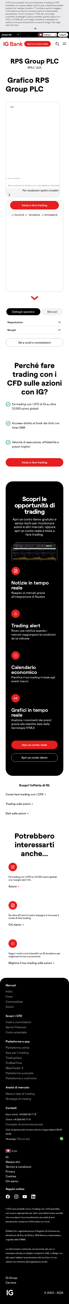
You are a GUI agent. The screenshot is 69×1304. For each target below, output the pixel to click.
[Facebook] (8, 1197)
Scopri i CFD (14, 1015)
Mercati (52, 311)
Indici (9, 991)
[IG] (14, 44)
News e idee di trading (20, 1093)
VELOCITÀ (19, 215)
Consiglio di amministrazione (24, 1124)
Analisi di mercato (17, 1087)
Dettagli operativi (23, 311)
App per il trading (17, 1052)
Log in (63, 34)
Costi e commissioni (18, 1022)
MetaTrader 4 (14, 1068)
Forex (9, 996)
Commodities (14, 1001)
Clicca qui (23, 1138)
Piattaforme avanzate (19, 1073)
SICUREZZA (34, 215)
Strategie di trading (18, 1098)
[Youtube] (25, 1197)
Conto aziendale (16, 1032)
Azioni (10, 1006)
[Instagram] (16, 1197)
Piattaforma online (17, 1047)
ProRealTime (14, 1062)
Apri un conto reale (37, 43)
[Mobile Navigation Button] (64, 44)
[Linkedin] (33, 1197)
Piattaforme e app (18, 1041)
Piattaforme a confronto (21, 1078)
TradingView (14, 1057)
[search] (57, 44)
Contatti (11, 1108)
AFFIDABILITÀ (51, 215)
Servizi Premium (16, 1027)
